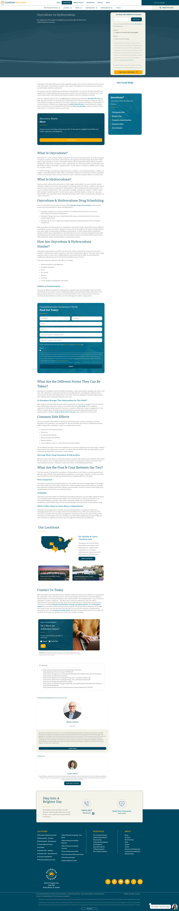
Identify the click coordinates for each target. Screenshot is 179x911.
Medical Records (99, 894)
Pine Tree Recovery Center (70, 851)
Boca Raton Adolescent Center (47, 835)
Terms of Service (117, 26)
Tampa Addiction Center (45, 844)
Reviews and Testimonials (132, 849)
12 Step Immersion (99, 849)
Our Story (127, 837)
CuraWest (41, 847)
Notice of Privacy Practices (59, 894)
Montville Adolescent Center (46, 860)
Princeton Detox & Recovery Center (73, 854)
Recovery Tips (116, 116)
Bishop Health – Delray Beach (47, 841)
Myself (45, 641)
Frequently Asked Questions (121, 120)
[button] (71, 140)
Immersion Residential (45, 856)
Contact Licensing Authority (44, 896)
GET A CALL (136, 19)
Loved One (54, 641)
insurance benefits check (61, 610)
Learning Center (90, 8)
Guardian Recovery (93, 98)
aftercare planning (78, 106)
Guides (77, 8)
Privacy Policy (138, 24)
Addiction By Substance (100, 837)
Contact (118, 8)
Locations (66, 8)
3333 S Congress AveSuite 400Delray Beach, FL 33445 (51, 885)
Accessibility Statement (43, 894)
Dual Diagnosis (97, 844)
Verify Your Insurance (121, 811)
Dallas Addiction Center (70, 860)
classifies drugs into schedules (80, 205)
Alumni (127, 847)
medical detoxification (76, 104)
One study (81, 406)
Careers (127, 844)
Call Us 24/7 (86, 810)
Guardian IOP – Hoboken (45, 850)
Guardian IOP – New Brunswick (47, 853)
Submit (71, 366)
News (126, 842)
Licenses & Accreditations (132, 851)
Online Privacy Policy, (128, 899)
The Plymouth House (69, 857)
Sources (44, 665)
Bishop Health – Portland (45, 838)
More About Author (72, 783)
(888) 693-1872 (87, 813)
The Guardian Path (118, 112)
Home (126, 835)
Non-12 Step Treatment (100, 851)
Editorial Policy (129, 854)
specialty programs (81, 604)
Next (43, 646)
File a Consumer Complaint (61, 896)
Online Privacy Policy (74, 894)
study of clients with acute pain (65, 412)
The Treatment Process (51, 8)
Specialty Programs (99, 847)
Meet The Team (129, 840)
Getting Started (105, 8)
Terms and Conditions (59, 360)
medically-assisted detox (59, 604)
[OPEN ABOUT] (111, 3)
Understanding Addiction (100, 842)
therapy (71, 604)
